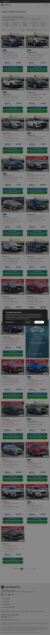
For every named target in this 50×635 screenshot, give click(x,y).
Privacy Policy (26, 318)
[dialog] (25, 317)
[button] (10, 322)
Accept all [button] (39, 322)
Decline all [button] (28, 322)
